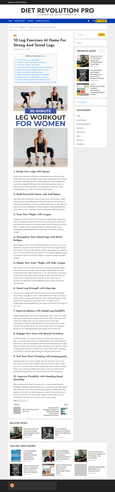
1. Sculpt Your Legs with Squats (26, 60)
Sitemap (30, 21)
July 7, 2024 (27, 437)
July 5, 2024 (60, 475)
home (25, 401)
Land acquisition (81, 102)
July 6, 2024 (94, 80)
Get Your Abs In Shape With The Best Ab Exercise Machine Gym (63, 432)
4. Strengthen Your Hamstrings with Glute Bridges (33, 67)
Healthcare (80, 128)
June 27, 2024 (59, 437)
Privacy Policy (20, 21)
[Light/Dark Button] (89, 21)
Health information (83, 124)
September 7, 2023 (19, 49)
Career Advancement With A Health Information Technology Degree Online (97, 89)
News (78, 136)
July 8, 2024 (60, 461)
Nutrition (79, 43)
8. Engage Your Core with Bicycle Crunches (31, 77)
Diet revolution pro (57, 10)
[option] (91, 62)
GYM (15, 35)
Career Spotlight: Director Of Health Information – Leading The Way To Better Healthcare (63, 455)
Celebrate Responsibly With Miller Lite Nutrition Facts (96, 469)
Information (81, 132)
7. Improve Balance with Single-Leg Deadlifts (31, 75)
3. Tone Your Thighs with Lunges (27, 65)
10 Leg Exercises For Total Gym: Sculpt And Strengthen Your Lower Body (31, 432)
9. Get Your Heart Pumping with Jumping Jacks (32, 80)
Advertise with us (42, 21)
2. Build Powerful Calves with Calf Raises (30, 62)
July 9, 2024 (27, 461)
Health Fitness (81, 120)
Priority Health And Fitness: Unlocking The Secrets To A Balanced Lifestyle (97, 74)
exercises (20, 401)
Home (10, 21)
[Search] (93, 21)
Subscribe (102, 21)
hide (43, 56)
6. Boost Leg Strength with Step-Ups (28, 72)
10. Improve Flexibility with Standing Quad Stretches (35, 82)
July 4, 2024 (92, 473)
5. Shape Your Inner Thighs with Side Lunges (31, 70)
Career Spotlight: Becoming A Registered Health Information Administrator (30, 455)
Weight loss (81, 144)
